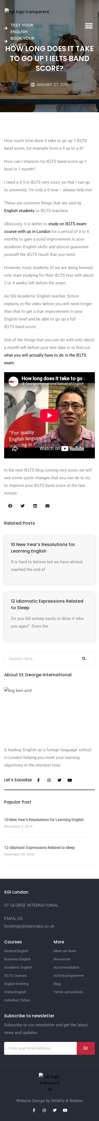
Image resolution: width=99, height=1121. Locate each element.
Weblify (58, 1100)
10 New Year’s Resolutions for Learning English (43, 547)
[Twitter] (59, 780)
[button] (88, 26)
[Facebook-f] (38, 780)
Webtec (76, 1100)
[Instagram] (49, 780)
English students (19, 210)
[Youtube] (70, 780)
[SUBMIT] (86, 1048)
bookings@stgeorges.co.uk (29, 926)
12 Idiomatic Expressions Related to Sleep (39, 847)
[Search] (84, 658)
